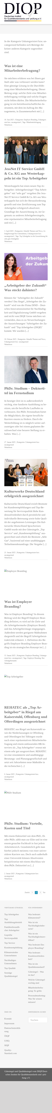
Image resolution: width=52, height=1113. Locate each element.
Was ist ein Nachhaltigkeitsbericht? (36, 925)
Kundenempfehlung (13, 947)
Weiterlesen (8, 125)
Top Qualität (9, 968)
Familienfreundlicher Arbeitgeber (12, 929)
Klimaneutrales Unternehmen (11, 954)
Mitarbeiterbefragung (33, 122)
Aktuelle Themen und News (33, 231)
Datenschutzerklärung (12, 1030)
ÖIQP (6, 1036)
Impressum (9, 1023)
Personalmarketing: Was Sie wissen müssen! (36, 998)
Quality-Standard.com (10, 1052)
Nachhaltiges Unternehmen (10, 962)
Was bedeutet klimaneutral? (34, 916)
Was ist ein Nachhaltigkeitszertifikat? (37, 936)
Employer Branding (30, 120)
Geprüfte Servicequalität (11, 936)
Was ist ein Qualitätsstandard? (36, 965)
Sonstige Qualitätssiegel (10, 974)
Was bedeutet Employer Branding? (36, 946)
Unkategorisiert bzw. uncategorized (16, 342)
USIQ (6, 1041)
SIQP (6, 1045)
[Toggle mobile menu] (46, 11)
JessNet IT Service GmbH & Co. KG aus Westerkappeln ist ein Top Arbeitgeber (25, 173)
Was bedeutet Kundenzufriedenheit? (36, 955)
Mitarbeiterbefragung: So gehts (35, 989)
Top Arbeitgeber (11, 914)
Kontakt (8, 1019)
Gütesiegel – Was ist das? (36, 973)
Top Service (9, 943)
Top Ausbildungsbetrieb (13, 921)
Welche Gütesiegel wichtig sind (36, 981)
